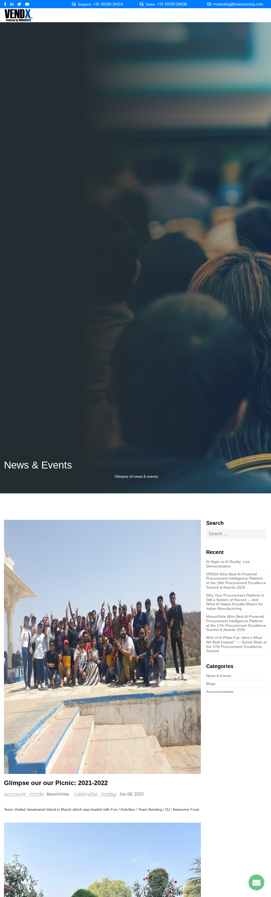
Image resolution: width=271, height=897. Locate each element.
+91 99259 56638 (172, 4)
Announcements (219, 691)
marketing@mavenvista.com (238, 4)
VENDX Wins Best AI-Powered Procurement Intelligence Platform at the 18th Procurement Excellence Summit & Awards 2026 (236, 580)
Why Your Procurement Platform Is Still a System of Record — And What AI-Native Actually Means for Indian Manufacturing (235, 602)
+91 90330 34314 (108, 4)
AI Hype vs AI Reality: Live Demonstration (228, 564)
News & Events (218, 676)
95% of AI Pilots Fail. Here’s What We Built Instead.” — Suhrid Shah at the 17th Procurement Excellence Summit (236, 644)
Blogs (210, 684)
